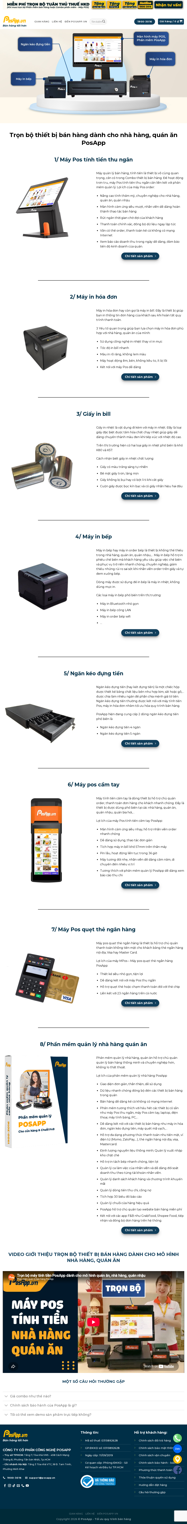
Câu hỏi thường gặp (152, 1492)
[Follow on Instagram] (9, 1485)
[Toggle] (6, 1397)
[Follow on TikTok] (13, 1485)
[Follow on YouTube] (27, 1485)
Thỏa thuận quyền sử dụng (157, 1477)
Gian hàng (41, 21)
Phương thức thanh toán (155, 1470)
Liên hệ (57, 21)
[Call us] (22, 1485)
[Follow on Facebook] (4, 1485)
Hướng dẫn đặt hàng (153, 1485)
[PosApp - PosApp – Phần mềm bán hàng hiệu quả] (16, 21)
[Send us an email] (18, 1485)
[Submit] (104, 22)
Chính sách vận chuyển (154, 1455)
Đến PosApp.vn (76, 21)
